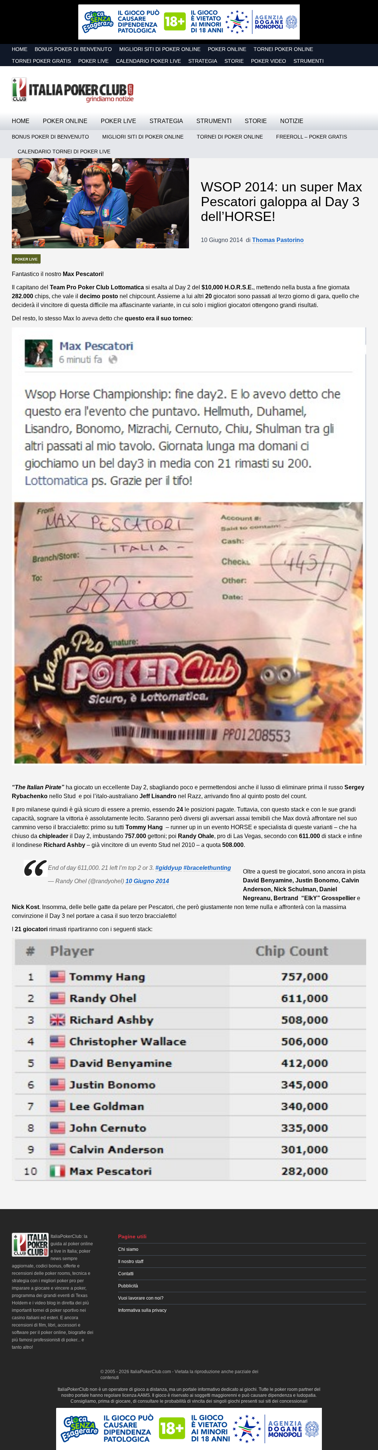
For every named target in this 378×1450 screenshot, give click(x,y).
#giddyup (168, 868)
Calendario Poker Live (148, 61)
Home (19, 49)
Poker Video (268, 61)
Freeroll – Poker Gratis (311, 137)
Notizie (291, 121)
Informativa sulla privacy (142, 1310)
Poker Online (227, 49)
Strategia (202, 61)
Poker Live (93, 61)
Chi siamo (128, 1249)
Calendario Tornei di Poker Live (64, 151)
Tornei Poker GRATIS (41, 61)
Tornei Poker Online (283, 49)
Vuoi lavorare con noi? (141, 1298)
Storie (234, 61)
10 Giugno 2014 (147, 881)
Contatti (126, 1273)
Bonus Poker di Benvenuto (73, 49)
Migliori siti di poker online (159, 49)
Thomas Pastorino (278, 240)
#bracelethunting (207, 868)
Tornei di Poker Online (230, 137)
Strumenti (308, 61)
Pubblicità (128, 1286)
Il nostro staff (130, 1261)
